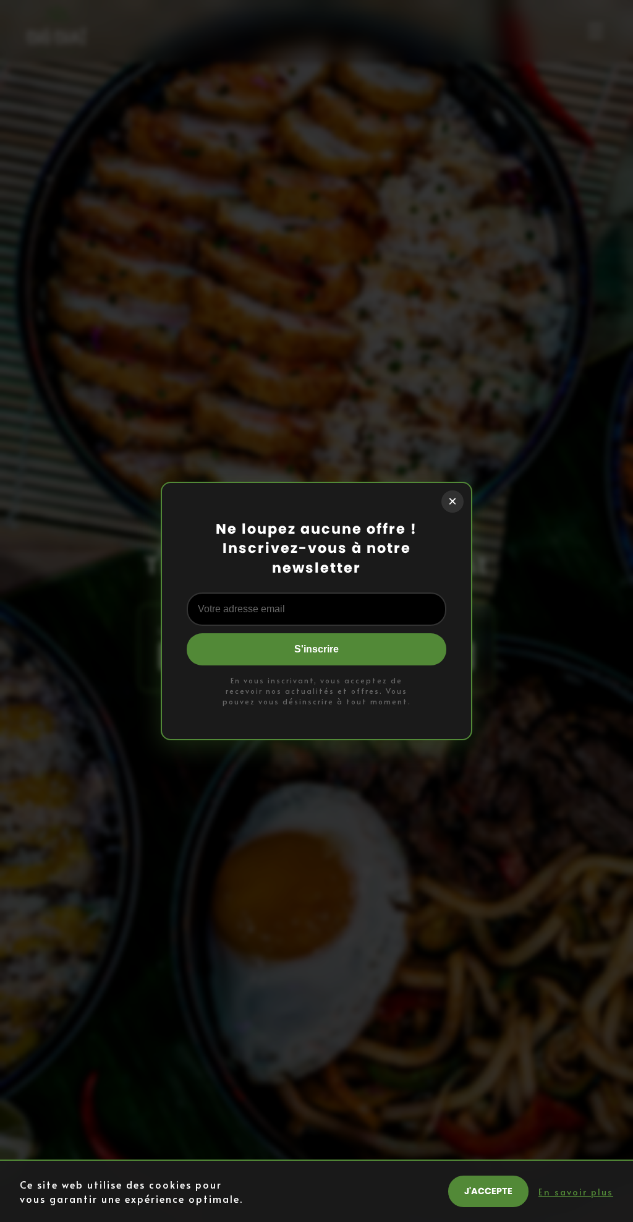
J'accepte (488, 1191)
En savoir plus (575, 1192)
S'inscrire (316, 649)
